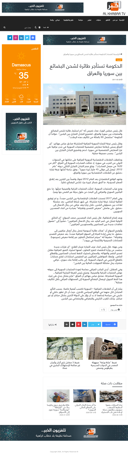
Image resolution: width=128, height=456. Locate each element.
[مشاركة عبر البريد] (72, 324)
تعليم (89, 19)
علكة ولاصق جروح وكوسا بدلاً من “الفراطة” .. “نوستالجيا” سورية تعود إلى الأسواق (58, 408)
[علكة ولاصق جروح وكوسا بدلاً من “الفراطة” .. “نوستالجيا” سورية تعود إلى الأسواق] (58, 395)
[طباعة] (66, 324)
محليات (98, 19)
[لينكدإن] (84, 324)
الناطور (108, 19)
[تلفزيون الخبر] (113, 8)
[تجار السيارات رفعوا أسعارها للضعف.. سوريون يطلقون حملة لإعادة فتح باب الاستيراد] (111, 395)
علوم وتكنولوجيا (69, 19)
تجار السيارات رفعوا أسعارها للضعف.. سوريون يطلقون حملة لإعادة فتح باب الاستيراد (111, 408)
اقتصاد (109, 54)
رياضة (52, 19)
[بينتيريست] (78, 324)
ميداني (58, 19)
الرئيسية (122, 19)
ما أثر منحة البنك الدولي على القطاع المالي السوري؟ (85, 407)
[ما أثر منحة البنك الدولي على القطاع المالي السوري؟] (84, 395)
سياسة (80, 19)
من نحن (115, 19)
